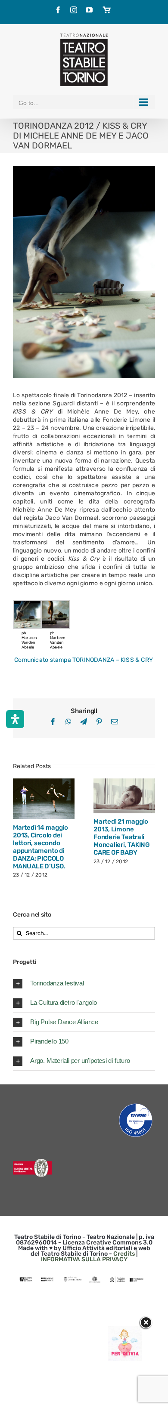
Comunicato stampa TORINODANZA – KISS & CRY (83, 660)
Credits (124, 1253)
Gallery (54, 798)
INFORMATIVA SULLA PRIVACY (84, 1259)
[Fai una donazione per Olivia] (125, 1330)
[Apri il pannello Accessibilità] (15, 719)
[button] (84, 983)
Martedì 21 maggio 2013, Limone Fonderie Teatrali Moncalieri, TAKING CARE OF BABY (114, 795)
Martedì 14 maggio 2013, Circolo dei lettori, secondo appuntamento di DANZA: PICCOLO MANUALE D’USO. (33, 798)
